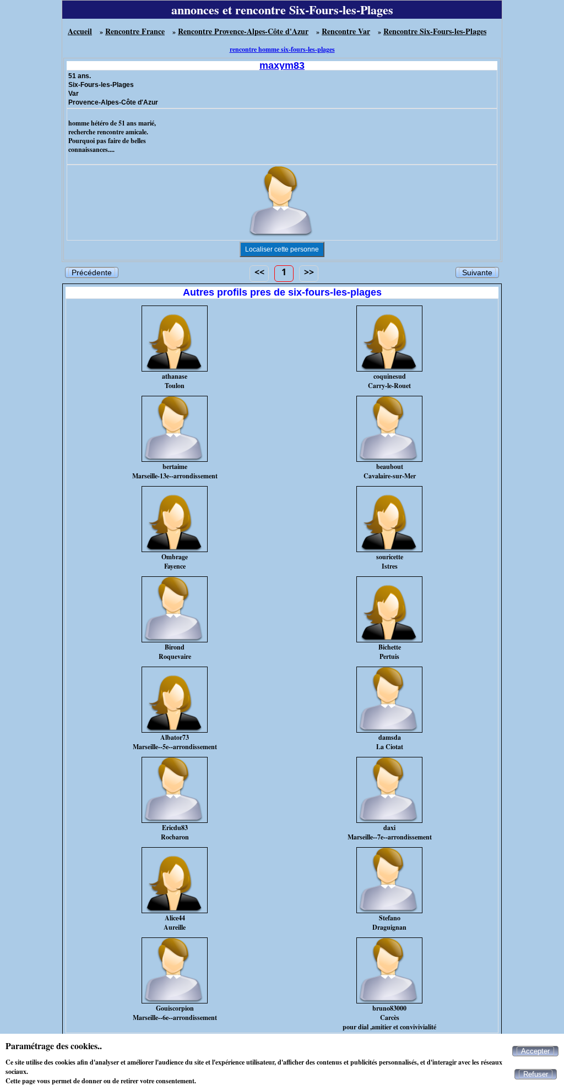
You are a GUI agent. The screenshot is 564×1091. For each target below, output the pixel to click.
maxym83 (282, 65)
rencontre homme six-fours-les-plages (282, 49)
